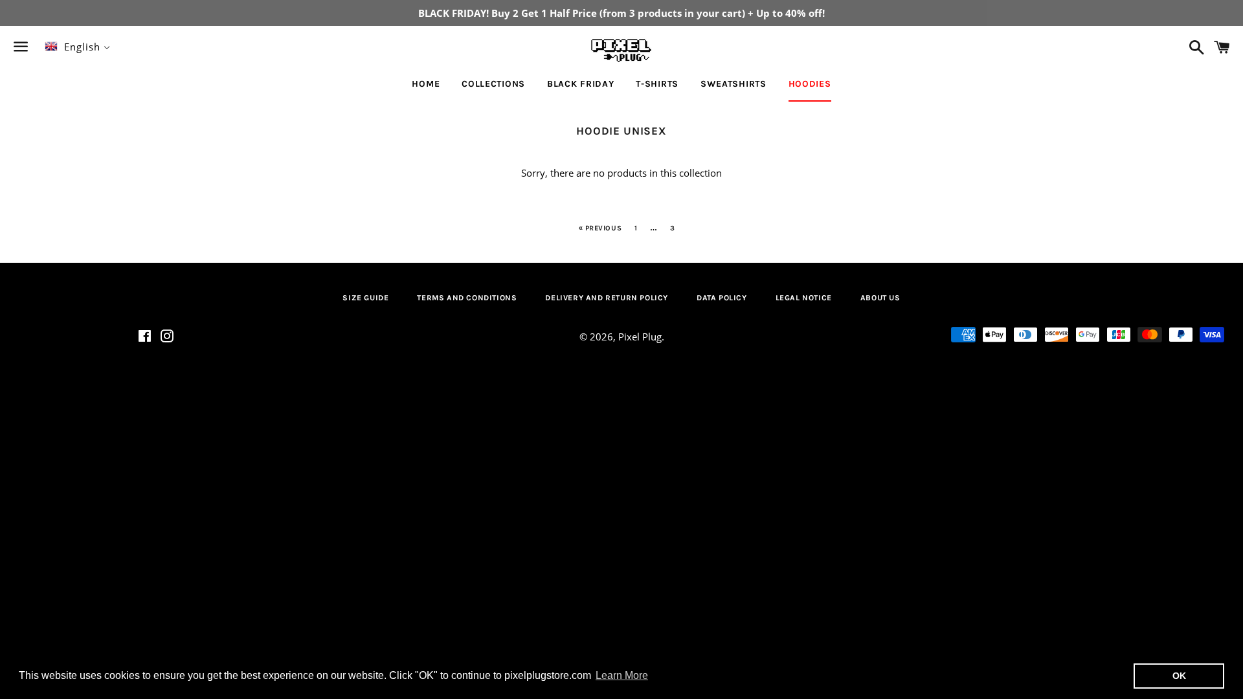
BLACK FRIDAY (580, 83)
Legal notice (804, 297)
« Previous (600, 228)
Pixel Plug (640, 336)
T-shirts (657, 83)
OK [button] (1179, 676)
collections (493, 83)
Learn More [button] (622, 675)
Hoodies (810, 83)
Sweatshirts (733, 83)
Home (426, 83)
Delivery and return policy (606, 297)
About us (880, 297)
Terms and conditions (467, 297)
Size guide (365, 297)
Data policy (722, 297)
